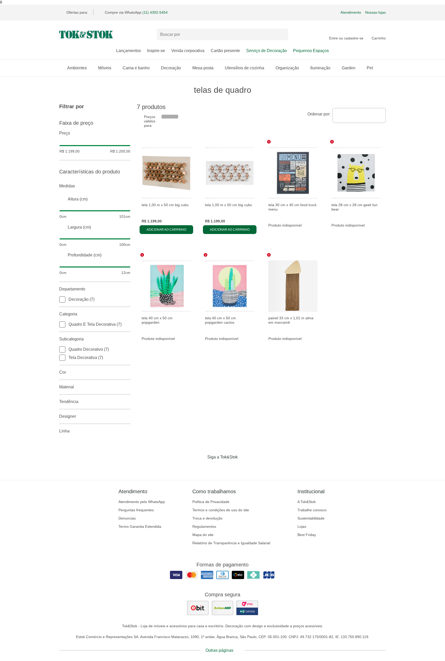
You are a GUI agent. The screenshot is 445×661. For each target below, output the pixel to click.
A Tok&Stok (306, 502)
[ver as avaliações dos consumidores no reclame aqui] (222, 608)
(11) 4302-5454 (155, 12)
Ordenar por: (318, 114)
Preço (64, 133)
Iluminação (320, 68)
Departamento (72, 289)
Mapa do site (202, 535)
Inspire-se (156, 50)
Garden (348, 68)
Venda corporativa (187, 50)
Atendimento (350, 12)
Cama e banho (136, 68)
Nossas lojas (375, 12)
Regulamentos (204, 526)
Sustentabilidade (310, 518)
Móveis (104, 68)
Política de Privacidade (210, 502)
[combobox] (359, 115)
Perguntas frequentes (136, 510)
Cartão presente (225, 50)
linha (64, 431)
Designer (67, 416)
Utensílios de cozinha (244, 68)
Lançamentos (128, 50)
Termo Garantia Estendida (139, 526)
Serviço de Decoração (266, 50)
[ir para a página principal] (86, 34)
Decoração (171, 68)
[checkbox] (62, 299)
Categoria (68, 314)
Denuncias (127, 518)
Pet (370, 68)
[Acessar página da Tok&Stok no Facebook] (201, 468)
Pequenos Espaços (311, 50)
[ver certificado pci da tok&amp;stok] (247, 608)
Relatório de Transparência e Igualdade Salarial (231, 543)
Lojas (301, 526)
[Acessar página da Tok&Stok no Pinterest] (230, 468)
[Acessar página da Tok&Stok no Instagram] (215, 468)
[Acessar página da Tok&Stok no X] (244, 468)
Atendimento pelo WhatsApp (141, 502)
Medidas (67, 186)
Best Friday (306, 535)
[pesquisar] (282, 34)
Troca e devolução (207, 518)
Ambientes (77, 68)
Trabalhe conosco (312, 510)
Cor (62, 372)
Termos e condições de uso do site (220, 510)
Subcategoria (71, 339)
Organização (287, 68)
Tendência (68, 401)
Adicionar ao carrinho (166, 229)
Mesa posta (202, 68)
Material (66, 387)
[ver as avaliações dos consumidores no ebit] (198, 608)
